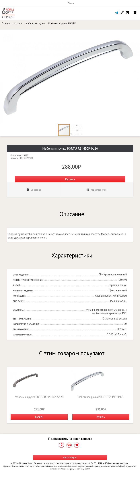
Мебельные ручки (35, 23)
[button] (137, 33)
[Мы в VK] (69, 445)
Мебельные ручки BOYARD (62, 23)
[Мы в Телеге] (76, 445)
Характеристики (98, 189)
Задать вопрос (70, 457)
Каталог (18, 23)
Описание (35, 189)
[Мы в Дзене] (61, 445)
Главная (6, 23)
